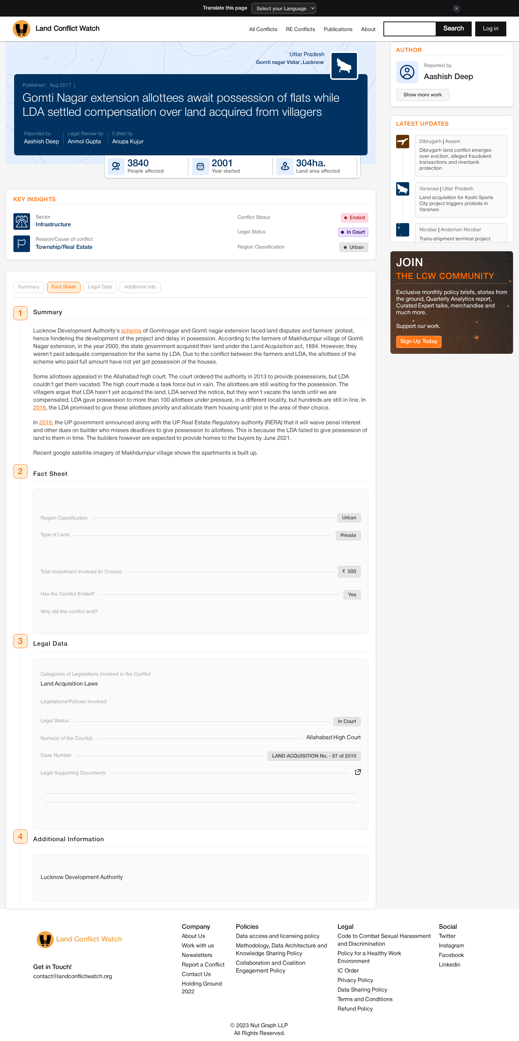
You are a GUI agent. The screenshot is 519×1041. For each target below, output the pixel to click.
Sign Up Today (418, 341)
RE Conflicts (300, 29)
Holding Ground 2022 (202, 988)
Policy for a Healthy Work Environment (369, 957)
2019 (45, 422)
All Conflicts (263, 29)
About (368, 29)
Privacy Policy (355, 980)
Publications (338, 29)
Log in (491, 28)
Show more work (423, 95)
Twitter (447, 936)
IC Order (348, 971)
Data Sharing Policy (362, 990)
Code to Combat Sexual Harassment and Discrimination (384, 940)
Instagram (451, 946)
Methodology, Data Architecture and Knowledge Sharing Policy (281, 950)
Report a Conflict (203, 965)
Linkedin (449, 965)
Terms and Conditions (365, 999)
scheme (131, 331)
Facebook (451, 955)
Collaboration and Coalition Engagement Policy (270, 967)
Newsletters (197, 955)
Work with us (198, 946)
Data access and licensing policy (278, 936)
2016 (39, 408)
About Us (193, 936)
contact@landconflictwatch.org (72, 976)
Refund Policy (355, 1009)
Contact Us (196, 974)
